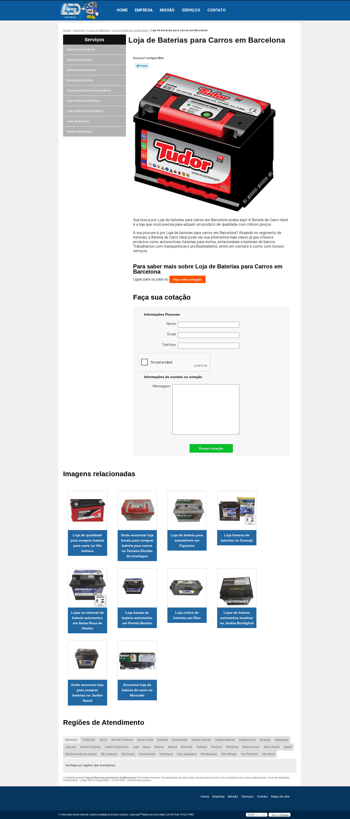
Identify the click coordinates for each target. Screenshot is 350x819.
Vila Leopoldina (186, 754)
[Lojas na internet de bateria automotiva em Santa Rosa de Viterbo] (87, 588)
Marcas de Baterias (79, 131)
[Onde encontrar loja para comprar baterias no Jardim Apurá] (87, 660)
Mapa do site (280, 796)
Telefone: (170, 345)
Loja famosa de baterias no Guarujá (237, 537)
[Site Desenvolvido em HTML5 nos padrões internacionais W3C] (256, 815)
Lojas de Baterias (78, 121)
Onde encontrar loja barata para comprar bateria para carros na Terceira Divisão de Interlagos (137, 545)
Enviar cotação (211, 448)
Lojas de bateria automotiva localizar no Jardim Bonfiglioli (237, 618)
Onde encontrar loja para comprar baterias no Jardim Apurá (87, 692)
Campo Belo (179, 740)
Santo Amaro (251, 747)
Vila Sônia (268, 754)
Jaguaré (70, 747)
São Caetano (109, 754)
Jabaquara (281, 740)
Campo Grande (201, 740)
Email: (172, 334)
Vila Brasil (166, 754)
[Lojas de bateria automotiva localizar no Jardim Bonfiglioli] (236, 588)
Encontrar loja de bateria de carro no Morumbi (137, 690)
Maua (146, 747)
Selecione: (71, 740)
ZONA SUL (88, 740)
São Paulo (128, 754)
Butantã (162, 740)
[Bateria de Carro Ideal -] (85, 10)
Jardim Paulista (90, 747)
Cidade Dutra (247, 740)
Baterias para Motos (80, 80)
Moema (159, 747)
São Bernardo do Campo (81, 754)
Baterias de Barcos (79, 59)
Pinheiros (232, 747)
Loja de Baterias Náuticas (83, 100)
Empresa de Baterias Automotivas (89, 90)
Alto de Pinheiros (122, 740)
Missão (167, 10)
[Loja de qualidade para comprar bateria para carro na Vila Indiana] (87, 510)
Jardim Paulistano (117, 747)
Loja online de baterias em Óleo (187, 615)
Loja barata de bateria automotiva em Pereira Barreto (137, 618)
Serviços (191, 10)
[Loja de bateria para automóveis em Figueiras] (187, 510)
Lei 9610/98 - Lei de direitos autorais (131, 780)
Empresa (144, 10)
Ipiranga (265, 740)
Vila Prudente (249, 754)
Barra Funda (145, 740)
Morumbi (186, 747)
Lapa (136, 747)
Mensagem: (162, 386)
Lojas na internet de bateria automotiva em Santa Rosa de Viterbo (87, 620)
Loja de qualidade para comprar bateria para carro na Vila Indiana (87, 543)
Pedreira (201, 747)
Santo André (272, 747)
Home (122, 10)
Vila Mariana (208, 754)
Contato (216, 10)
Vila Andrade (147, 754)
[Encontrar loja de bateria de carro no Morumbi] (137, 660)
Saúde (288, 747)
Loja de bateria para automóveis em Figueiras (187, 540)
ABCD (103, 740)
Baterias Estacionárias (81, 70)
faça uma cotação (187, 279)
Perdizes (216, 747)
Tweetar (142, 65)
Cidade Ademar (225, 740)
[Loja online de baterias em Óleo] (187, 588)
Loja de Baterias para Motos (85, 111)
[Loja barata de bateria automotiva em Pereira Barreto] (137, 588)
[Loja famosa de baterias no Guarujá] (236, 510)
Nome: (172, 324)
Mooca (172, 747)
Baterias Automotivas (81, 49)
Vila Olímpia (229, 754)
